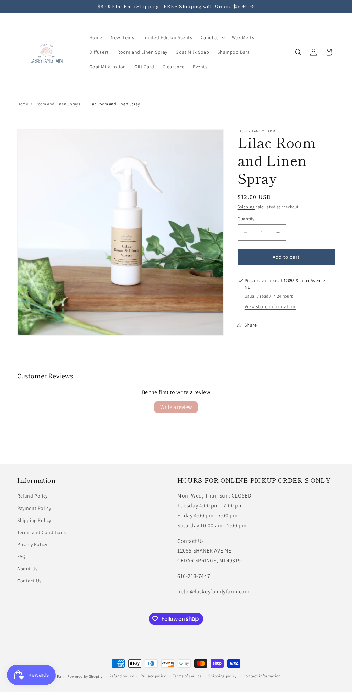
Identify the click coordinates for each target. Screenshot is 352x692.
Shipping (246, 206)
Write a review (176, 407)
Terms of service (187, 675)
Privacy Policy (32, 544)
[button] (212, 37)
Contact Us (29, 581)
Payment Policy (34, 508)
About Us (27, 569)
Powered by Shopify (85, 676)
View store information (270, 306)
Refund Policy (32, 496)
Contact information (262, 675)
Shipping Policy (34, 520)
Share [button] (250, 325)
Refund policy (121, 675)
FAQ (21, 556)
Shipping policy (222, 675)
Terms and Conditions (41, 532)
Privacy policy (153, 675)
